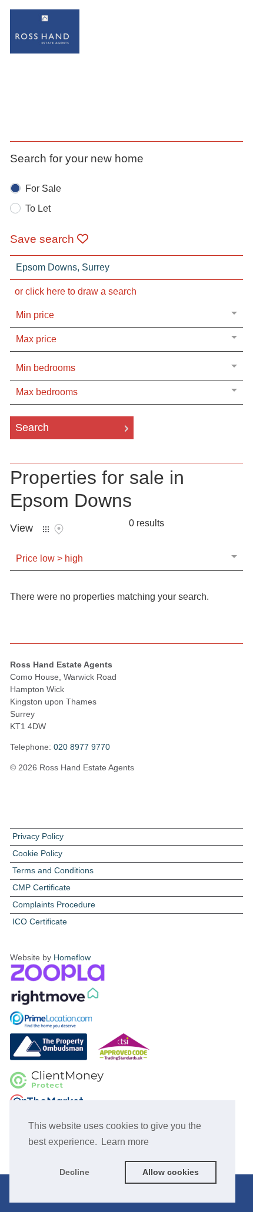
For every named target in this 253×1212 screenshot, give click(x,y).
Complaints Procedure (53, 904)
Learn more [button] (125, 1142)
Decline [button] (74, 1172)
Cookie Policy (37, 853)
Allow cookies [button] (170, 1172)
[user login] (211, 29)
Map (59, 529)
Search (32, 427)
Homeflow (72, 957)
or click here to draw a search (76, 291)
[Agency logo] (126, 58)
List (46, 529)
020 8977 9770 (82, 747)
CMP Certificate (41, 887)
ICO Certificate (39, 921)
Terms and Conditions (53, 870)
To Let (38, 208)
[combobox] (126, 267)
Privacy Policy (38, 836)
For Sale (43, 188)
